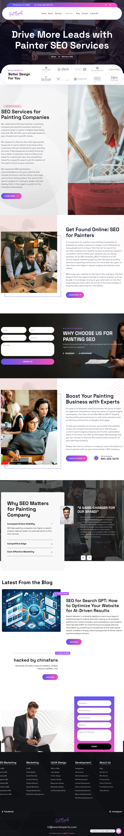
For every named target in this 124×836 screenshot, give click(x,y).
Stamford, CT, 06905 (22, 5)
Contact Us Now (76, 458)
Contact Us (27, 362)
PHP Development (81, 779)
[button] (118, 145)
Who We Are (104, 776)
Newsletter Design (57, 787)
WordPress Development (84, 798)
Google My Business (33, 790)
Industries (69, 13)
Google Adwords (32, 783)
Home (44, 13)
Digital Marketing (32, 787)
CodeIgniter (79, 768)
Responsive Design (57, 783)
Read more (74, 642)
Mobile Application (81, 776)
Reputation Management (35, 794)
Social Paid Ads (31, 776)
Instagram (117, 811)
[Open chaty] (118, 831)
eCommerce (79, 772)
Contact (85, 13)
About (50, 13)
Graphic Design (56, 779)
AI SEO (28, 768)
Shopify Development (82, 790)
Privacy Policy (104, 779)
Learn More (74, 295)
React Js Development (83, 794)
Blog (78, 13)
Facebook (9, 811)
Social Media (30, 772)
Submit (94, 746)
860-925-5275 (110, 458)
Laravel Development (82, 783)
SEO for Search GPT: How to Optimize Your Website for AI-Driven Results (92, 605)
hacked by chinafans (36, 660)
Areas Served (104, 790)
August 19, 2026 (62, 593)
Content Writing (32, 779)
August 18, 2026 (63, 653)
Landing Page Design (58, 790)
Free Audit (94, 13)
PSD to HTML (55, 768)
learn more (9, 196)
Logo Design (55, 772)
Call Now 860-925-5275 (44, 5)
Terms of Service (105, 783)
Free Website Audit (106, 787)
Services (58, 13)
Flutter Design (56, 776)
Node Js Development (83, 787)
